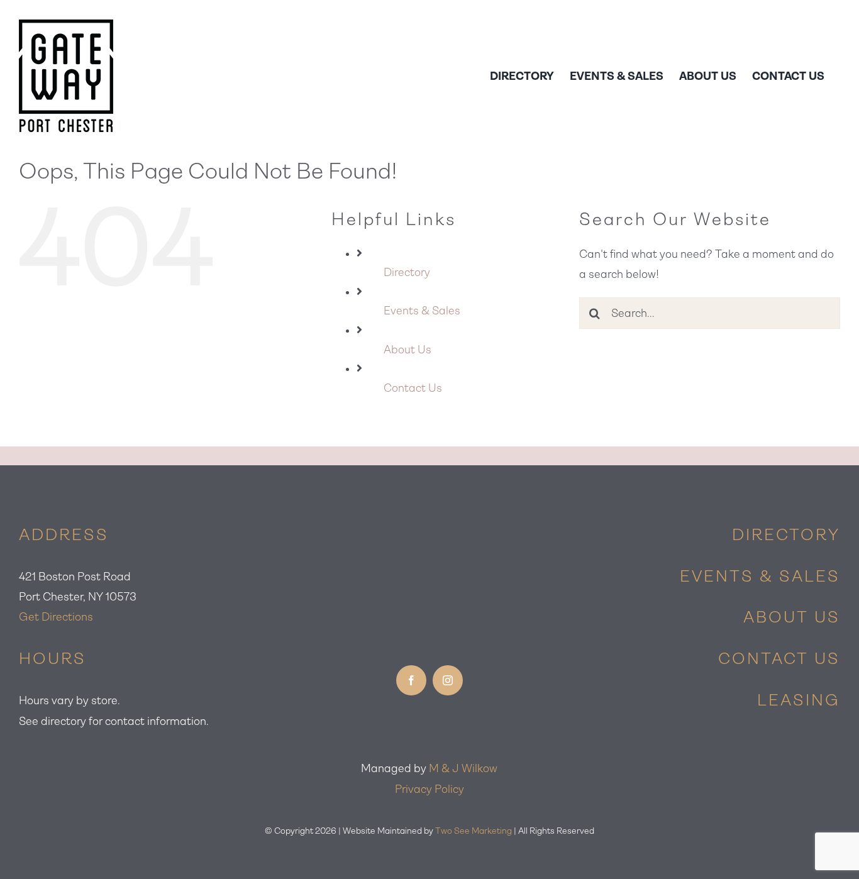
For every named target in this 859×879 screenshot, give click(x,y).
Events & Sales (422, 310)
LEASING (798, 699)
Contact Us (413, 388)
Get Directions (56, 617)
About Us (407, 349)
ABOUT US (791, 616)
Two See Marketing (473, 831)
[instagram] (448, 680)
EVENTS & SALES (760, 576)
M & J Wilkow (463, 768)
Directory (407, 272)
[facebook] (411, 680)
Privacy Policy (429, 789)
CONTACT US (779, 658)
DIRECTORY (786, 534)
